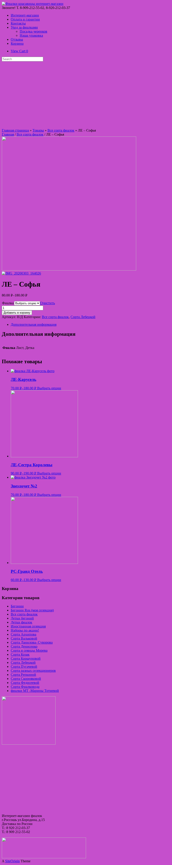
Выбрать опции (49, 388)
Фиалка (8, 303)
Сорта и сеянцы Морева (29, 650)
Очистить (47, 303)
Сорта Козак (20, 654)
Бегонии (17, 606)
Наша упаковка (31, 35)
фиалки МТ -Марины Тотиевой (35, 691)
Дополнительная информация (33, 324)
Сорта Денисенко (24, 646)
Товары (38, 130)
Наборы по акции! (25, 630)
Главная (8, 134)
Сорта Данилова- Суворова (32, 642)
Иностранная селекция (28, 626)
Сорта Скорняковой (26, 678)
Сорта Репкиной (23, 674)
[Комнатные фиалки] (32, 4)
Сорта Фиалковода (25, 687)
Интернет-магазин (25, 15)
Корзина (17, 43)
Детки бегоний (22, 618)
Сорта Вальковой (24, 638)
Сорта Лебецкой (83, 317)
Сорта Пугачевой (24, 666)
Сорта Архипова (23, 634)
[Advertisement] (86, 95)
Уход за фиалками (24, 27)
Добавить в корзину (17, 312)
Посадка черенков (33, 31)
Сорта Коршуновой (26, 658)
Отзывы (17, 39)
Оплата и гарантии (25, 19)
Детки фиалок (21, 622)
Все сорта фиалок (60, 130)
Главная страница (15, 130)
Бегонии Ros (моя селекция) (32, 610)
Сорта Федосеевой (25, 682)
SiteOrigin (12, 861)
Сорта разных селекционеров (33, 670)
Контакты (18, 23)
